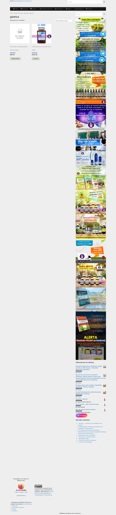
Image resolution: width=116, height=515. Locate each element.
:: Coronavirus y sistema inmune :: (87, 437)
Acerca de (15, 505)
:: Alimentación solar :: (84, 438)
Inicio (11, 13)
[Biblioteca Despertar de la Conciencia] (21, 1)
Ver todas (82, 415)
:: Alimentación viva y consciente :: (87, 435)
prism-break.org (27, 504)
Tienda (15, 13)
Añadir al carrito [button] (15, 58)
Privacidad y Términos (18, 507)
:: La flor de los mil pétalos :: (85, 442)
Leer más (36, 58)
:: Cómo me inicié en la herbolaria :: (87, 440)
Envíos (14, 509)
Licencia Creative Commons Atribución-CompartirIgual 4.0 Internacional (44, 493)
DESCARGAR (21, 495)
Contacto (14, 510)
